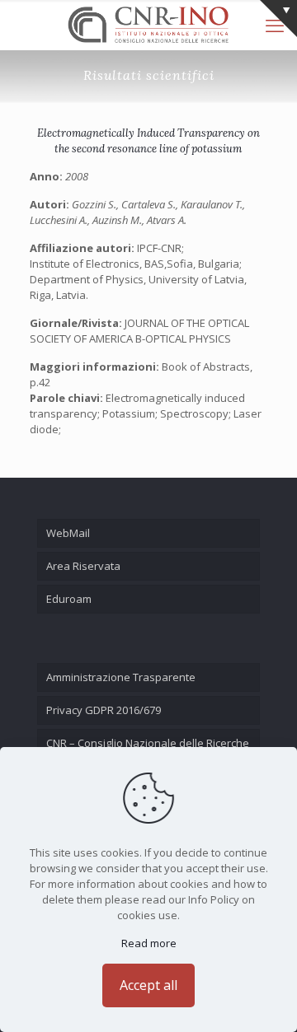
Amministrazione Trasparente (121, 677)
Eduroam (69, 598)
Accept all (148, 985)
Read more (149, 943)
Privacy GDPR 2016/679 (103, 710)
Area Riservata (83, 565)
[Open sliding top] (278, 18)
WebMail (68, 532)
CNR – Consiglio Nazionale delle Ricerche (147, 742)
